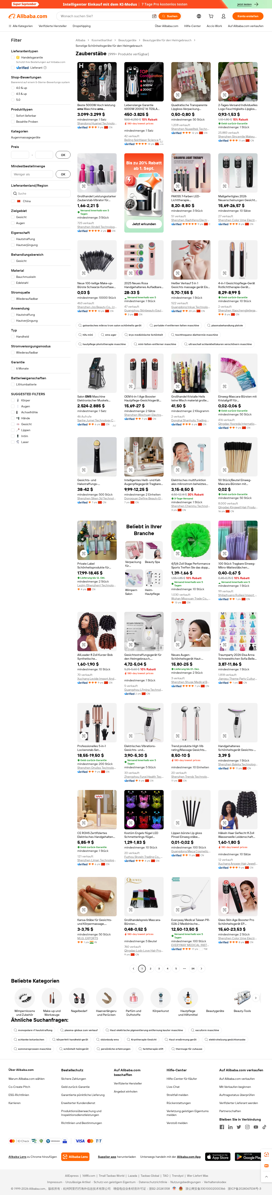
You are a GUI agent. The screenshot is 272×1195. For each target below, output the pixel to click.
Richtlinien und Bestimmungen (81, 1123)
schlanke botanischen (31, 1039)
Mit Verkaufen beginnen (235, 1086)
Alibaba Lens (17, 1156)
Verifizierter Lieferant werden (238, 1103)
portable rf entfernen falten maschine (176, 325)
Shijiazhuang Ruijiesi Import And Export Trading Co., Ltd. (238, 595)
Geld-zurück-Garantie (75, 1086)
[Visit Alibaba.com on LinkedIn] (230, 1127)
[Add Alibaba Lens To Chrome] (75, 1156)
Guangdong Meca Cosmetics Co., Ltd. (191, 851)
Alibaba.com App (189, 1156)
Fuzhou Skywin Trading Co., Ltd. (144, 856)
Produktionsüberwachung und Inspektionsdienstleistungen (81, 1113)
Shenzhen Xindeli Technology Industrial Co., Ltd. (97, 227)
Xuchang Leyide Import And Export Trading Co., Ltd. (97, 678)
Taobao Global (150, 1175)
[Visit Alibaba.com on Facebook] (221, 1127)
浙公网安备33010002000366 (205, 1188)
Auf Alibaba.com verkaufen (237, 1078)
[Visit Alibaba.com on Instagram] (247, 1127)
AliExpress (72, 1175)
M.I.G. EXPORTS (87, 938)
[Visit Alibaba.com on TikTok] (264, 1127)
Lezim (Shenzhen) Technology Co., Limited (97, 585)
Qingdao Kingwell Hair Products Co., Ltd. (238, 507)
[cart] (212, 16)
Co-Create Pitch (19, 1086)
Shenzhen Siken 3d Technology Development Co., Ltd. (97, 498)
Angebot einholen (125, 1091)
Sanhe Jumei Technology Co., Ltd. (97, 420)
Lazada (132, 1175)
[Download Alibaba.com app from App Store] (218, 1156)
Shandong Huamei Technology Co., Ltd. (97, 123)
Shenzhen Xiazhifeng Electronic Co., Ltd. (191, 220)
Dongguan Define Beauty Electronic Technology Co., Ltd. (144, 498)
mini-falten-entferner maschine (157, 344)
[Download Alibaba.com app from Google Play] (249, 1156)
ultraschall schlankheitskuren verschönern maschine (220, 344)
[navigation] (41, 505)
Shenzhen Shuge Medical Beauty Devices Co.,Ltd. (191, 682)
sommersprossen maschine (34, 1048)
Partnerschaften (230, 1111)
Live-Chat (173, 1086)
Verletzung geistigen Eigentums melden (188, 1113)
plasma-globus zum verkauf (81, 1030)
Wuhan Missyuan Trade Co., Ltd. (191, 598)
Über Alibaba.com (21, 1069)
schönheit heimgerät (76, 1048)
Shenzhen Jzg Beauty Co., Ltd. (97, 307)
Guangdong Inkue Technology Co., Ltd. (191, 307)
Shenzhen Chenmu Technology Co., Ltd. (191, 506)
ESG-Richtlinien (18, 1095)
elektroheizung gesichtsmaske (227, 1039)
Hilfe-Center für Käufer (182, 1078)
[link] (266, 1154)
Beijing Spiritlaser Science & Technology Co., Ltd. (144, 140)
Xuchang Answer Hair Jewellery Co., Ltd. (238, 863)
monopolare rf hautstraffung (35, 1030)
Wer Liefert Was (197, 1175)
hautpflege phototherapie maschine (104, 344)
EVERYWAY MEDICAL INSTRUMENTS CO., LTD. (191, 945)
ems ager (110, 334)
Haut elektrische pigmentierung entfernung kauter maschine (146, 1030)
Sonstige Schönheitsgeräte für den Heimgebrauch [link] (109, 45)
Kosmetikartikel (102, 40)
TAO (165, 1175)
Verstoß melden (177, 1123)
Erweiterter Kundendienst (78, 1103)
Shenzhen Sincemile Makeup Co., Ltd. (238, 136)
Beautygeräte (127, 40)
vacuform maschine (207, 1030)
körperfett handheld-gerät (72, 1039)
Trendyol (177, 1175)
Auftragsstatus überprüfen (237, 1095)
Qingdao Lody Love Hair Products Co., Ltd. (144, 950)
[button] (154, 16)
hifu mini (88, 334)
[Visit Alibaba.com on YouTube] (255, 1127)
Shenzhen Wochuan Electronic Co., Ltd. (144, 414)
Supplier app (107, 1156)
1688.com (88, 1175)
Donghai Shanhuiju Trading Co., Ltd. (191, 420)
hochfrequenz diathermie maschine (196, 334)
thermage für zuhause (189, 1048)
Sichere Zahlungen (73, 1078)
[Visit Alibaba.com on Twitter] (238, 1127)
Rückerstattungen (179, 1103)
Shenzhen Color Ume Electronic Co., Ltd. (238, 220)
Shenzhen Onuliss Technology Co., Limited (97, 767)
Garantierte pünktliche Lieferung (83, 1095)
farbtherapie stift (153, 1048)
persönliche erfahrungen (115, 1048)
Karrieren (14, 1103)
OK (63, 155)
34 (192, 968)
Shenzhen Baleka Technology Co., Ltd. (238, 764)
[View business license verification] (174, 1188)
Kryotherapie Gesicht (144, 1039)
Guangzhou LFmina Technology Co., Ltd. (144, 689)
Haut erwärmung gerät (183, 1039)
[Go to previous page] (133, 968)
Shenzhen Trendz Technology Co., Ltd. (191, 776)
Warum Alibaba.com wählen (26, 1078)
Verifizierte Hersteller (128, 1083)
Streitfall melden (177, 1095)
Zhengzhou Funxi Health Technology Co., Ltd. (144, 776)
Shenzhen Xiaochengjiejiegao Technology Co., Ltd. (238, 310)
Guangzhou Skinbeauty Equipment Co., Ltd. (144, 310)
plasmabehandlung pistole (227, 325)
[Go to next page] (201, 968)
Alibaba (80, 40)
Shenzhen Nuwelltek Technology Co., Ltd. (191, 129)
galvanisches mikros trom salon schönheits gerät (112, 325)
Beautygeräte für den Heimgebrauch (167, 40)
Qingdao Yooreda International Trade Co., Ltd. (238, 423)
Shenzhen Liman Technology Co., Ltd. (97, 860)
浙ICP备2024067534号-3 (244, 1188)
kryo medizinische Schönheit (146, 334)
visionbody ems (110, 1039)
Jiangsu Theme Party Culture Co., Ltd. (238, 678)
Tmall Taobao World (111, 1175)
